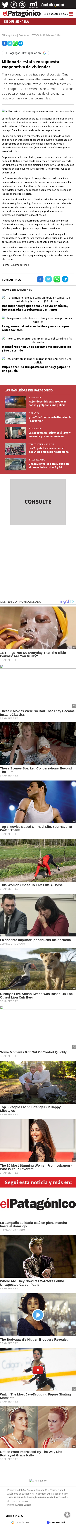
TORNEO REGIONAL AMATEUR (41, 444)
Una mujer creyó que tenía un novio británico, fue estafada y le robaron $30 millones (35, 308)
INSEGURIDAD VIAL (37, 459)
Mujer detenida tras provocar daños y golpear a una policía (36, 369)
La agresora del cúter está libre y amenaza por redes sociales (35, 328)
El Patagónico (9, 35)
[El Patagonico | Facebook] (14, 6)
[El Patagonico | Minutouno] (33, 6)
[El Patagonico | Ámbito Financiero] (53, 6)
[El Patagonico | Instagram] (22, 6)
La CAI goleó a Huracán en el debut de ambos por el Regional (49, 450)
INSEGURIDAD (35, 397)
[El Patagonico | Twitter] (5, 6)
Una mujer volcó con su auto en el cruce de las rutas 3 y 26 (49, 465)
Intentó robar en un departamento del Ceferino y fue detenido (36, 348)
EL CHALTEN (34, 413)
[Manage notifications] (67, 1515)
